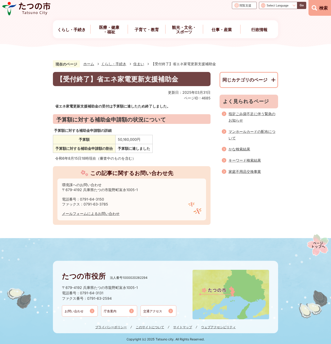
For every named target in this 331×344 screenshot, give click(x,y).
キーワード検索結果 (245, 160)
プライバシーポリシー (111, 327)
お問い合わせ (74, 311)
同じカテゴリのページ (245, 80)
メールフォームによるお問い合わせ (91, 213)
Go (302, 5)
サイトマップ (182, 327)
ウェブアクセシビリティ (218, 327)
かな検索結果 (239, 149)
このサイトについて (150, 327)
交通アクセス (152, 311)
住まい (138, 64)
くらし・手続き (113, 64)
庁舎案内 (110, 311)
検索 (323, 8)
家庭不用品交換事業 (245, 171)
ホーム (88, 64)
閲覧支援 (245, 5)
